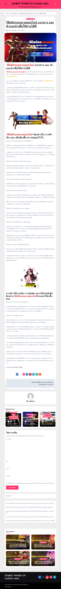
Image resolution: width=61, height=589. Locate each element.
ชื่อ (7, 461)
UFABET (23, 72)
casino (13, 414)
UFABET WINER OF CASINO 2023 (30, 4)
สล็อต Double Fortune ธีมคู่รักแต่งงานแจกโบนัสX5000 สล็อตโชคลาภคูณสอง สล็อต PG (29, 507)
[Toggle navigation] (6, 4)
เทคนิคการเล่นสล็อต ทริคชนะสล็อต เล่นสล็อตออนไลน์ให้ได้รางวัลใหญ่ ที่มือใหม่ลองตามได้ (30, 517)
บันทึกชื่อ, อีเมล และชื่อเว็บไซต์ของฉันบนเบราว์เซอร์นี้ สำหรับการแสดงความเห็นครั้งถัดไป (30, 483)
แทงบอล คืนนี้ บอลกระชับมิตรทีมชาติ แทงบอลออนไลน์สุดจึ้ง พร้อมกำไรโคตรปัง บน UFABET (30, 520)
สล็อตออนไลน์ (13, 412)
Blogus (25, 584)
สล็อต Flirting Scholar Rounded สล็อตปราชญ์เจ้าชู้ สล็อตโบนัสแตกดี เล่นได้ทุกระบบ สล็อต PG (18, 563)
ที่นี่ (21, 367)
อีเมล (8, 468)
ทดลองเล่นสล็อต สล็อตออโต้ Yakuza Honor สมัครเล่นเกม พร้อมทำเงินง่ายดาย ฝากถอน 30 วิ (30, 503)
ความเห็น (9, 439)
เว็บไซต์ (8, 476)
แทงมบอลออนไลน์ (13, 416)
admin (12, 30)
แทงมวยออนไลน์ (30, 19)
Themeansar (8, 587)
